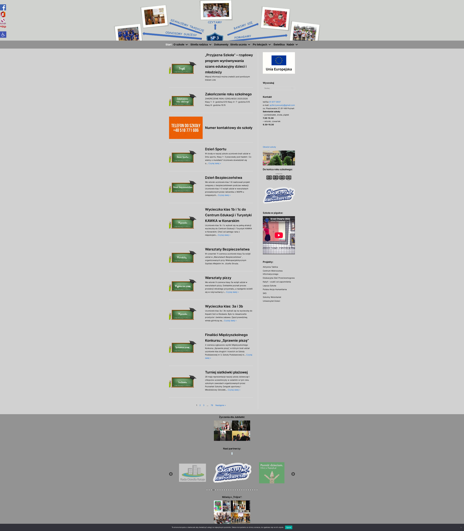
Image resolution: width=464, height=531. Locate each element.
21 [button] (250, 490)
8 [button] (222, 490)
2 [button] (209, 490)
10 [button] (226, 490)
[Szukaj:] (279, 88)
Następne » (220, 405)
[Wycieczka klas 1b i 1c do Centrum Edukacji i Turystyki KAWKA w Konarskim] (186, 222)
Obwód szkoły (269, 147)
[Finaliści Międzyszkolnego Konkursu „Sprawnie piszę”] (186, 347)
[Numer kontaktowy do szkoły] (186, 128)
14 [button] (235, 490)
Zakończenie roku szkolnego (228, 94)
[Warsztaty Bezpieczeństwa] (186, 257)
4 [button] (213, 490)
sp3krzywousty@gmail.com (282, 105)
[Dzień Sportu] (186, 156)
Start (169, 44)
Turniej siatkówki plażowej (226, 372)
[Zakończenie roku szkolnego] (186, 100)
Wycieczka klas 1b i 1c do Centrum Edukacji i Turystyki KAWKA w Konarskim (228, 215)
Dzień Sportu (215, 149)
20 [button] (248, 490)
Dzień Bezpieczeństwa (223, 178)
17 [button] (242, 490)
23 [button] (255, 490)
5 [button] (215, 490)
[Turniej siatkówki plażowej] (186, 381)
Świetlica (279, 44)
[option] (192, 473)
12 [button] (231, 490)
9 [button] (224, 490)
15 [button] (237, 490)
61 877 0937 (275, 102)
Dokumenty (221, 44)
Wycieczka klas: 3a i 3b (224, 306)
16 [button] (239, 490)
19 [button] (246, 490)
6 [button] (218, 490)
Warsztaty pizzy (218, 278)
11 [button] (228, 490)
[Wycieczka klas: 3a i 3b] (186, 314)
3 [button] (211, 490)
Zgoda (288, 527)
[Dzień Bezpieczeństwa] (186, 187)
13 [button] (233, 490)
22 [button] (252, 490)
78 (212, 405)
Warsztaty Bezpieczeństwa (227, 249)
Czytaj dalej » (214, 163)
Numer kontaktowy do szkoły (228, 128)
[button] (3, 34)
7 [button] (220, 490)
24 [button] (257, 490)
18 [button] (244, 490)
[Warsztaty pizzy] (186, 285)
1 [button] (207, 490)
